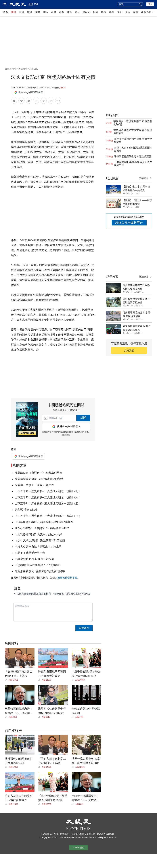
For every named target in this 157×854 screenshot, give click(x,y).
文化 (119, 12)
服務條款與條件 (81, 432)
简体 (36, 4)
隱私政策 (66, 435)
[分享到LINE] (21, 101)
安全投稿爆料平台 (67, 577)
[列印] (43, 101)
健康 (69, 12)
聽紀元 (86, 12)
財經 (95, 12)
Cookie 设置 (78, 847)
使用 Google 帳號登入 (68, 426)
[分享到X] (29, 101)
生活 (127, 12)
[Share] (6, 680)
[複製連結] (36, 101)
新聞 (14, 68)
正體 (31, 4)
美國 (29, 12)
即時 (13, 12)
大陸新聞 (22, 68)
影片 (77, 12)
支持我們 (129, 350)
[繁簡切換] (58, 101)
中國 (21, 12)
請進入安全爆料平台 (129, 222)
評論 (45, 12)
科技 (103, 12)
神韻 (135, 12)
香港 (61, 12)
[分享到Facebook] (14, 101)
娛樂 (111, 12)
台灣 (53, 12)
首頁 (5, 12)
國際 (37, 12)
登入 (150, 4)
